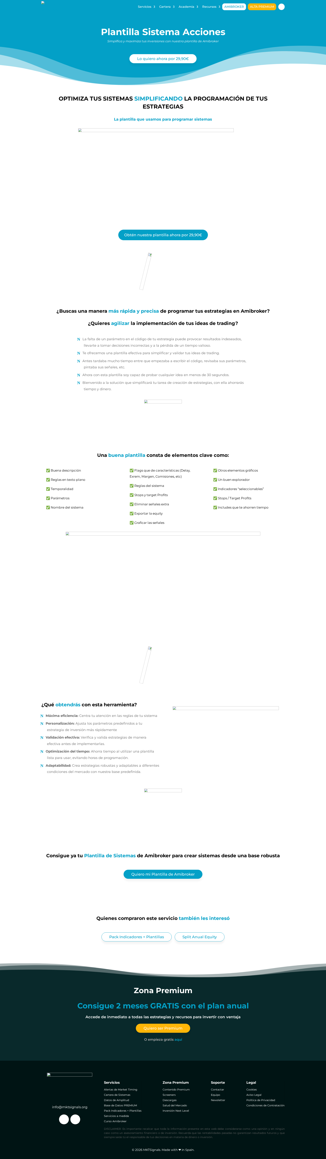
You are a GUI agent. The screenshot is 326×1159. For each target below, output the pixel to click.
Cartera (165, 6)
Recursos (209, 6)
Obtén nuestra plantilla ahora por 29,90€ (163, 235)
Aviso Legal (253, 1095)
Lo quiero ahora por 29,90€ (163, 58)
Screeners (169, 1095)
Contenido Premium (176, 1089)
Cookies (251, 1089)
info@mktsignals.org (69, 1107)
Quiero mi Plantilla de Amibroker (163, 874)
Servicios (144, 6)
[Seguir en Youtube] (75, 1119)
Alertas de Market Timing (120, 1089)
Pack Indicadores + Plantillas (136, 937)
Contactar (217, 1089)
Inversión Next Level (176, 1110)
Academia (186, 6)
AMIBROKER (234, 6)
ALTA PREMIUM (262, 6)
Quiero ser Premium (163, 1028)
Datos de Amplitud (116, 1100)
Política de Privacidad (260, 1100)
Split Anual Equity (199, 937)
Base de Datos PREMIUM (120, 1105)
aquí (178, 1039)
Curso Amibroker (115, 1121)
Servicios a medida (116, 1116)
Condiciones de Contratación (265, 1105)
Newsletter (218, 1100)
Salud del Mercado (175, 1105)
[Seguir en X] (64, 1119)
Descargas (170, 1100)
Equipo (215, 1095)
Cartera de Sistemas (117, 1095)
